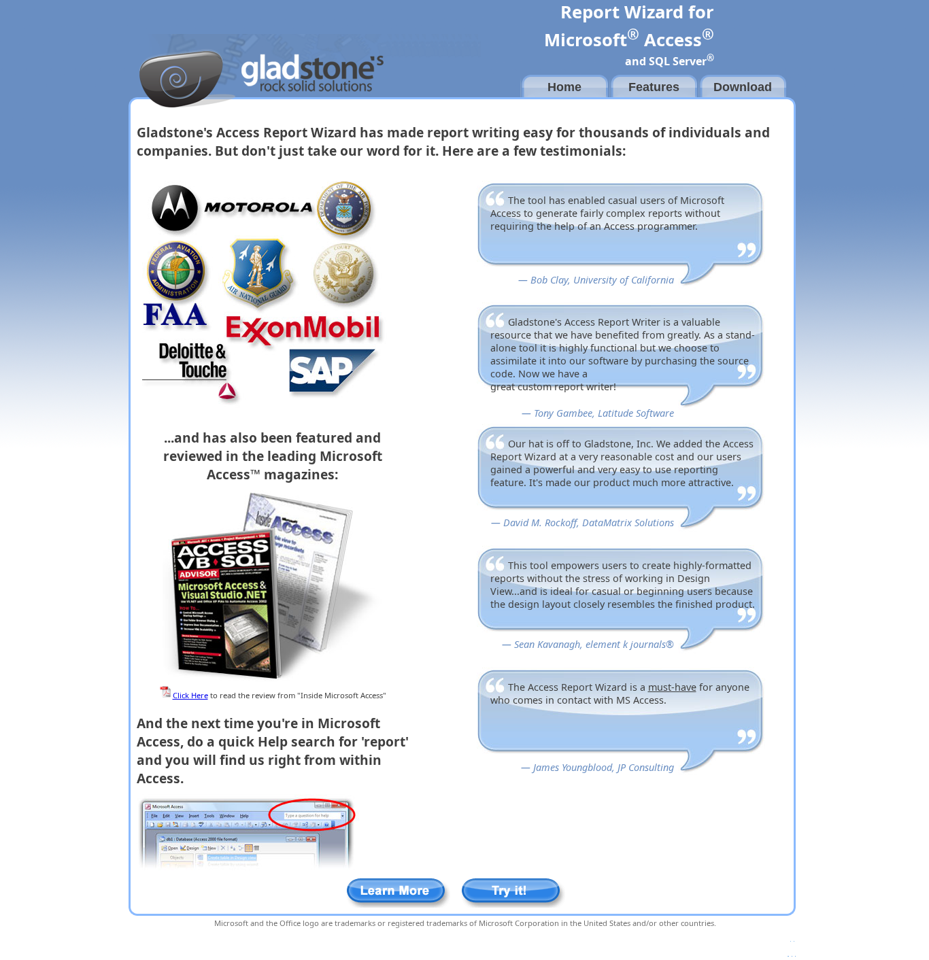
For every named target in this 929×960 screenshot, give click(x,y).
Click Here (190, 695)
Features (653, 87)
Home (564, 87)
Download (742, 87)
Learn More (398, 893)
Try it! (513, 893)
